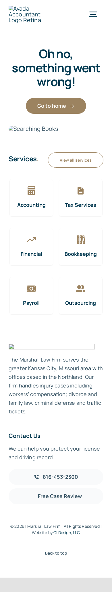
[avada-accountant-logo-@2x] (31, 8)
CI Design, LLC (66, 532)
